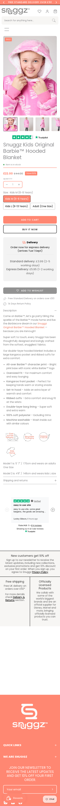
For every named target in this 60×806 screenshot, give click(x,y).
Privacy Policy (40, 572)
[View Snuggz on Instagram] (5, 802)
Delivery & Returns (15, 598)
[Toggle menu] (4, 29)
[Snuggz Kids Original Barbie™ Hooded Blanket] (10, 124)
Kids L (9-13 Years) (16, 206)
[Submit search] (54, 20)
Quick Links (12, 745)
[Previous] (3, 2)
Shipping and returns (15, 480)
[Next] (56, 2)
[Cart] (55, 11)
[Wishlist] (39, 11)
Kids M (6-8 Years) (16, 199)
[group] (30, 2)
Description (10, 310)
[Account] (47, 11)
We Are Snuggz (15, 757)
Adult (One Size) (43, 206)
